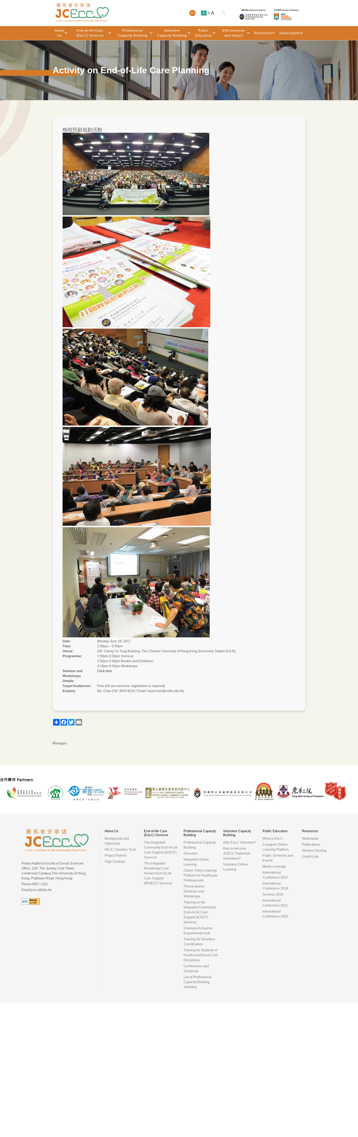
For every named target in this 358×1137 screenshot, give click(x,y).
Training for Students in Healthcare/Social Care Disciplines (201, 955)
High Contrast (115, 861)
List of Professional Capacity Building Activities (198, 982)
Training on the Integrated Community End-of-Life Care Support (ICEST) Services (200, 912)
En (192, 13)
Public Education (203, 33)
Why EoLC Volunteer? (239, 842)
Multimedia (310, 838)
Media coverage (274, 866)
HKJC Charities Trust (120, 849)
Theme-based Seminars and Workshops (194, 891)
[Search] (223, 13)
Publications (311, 844)
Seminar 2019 (272, 894)
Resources (263, 33)
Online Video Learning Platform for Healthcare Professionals (200, 875)
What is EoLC (272, 838)
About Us (59, 33)
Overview (190, 853)
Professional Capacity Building (132, 33)
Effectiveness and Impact (233, 33)
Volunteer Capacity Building (172, 33)
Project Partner (116, 855)
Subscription (289, 33)
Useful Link (310, 856)
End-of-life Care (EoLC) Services (90, 33)
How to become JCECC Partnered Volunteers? (236, 853)
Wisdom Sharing (314, 850)
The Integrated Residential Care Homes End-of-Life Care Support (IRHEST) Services (158, 873)
